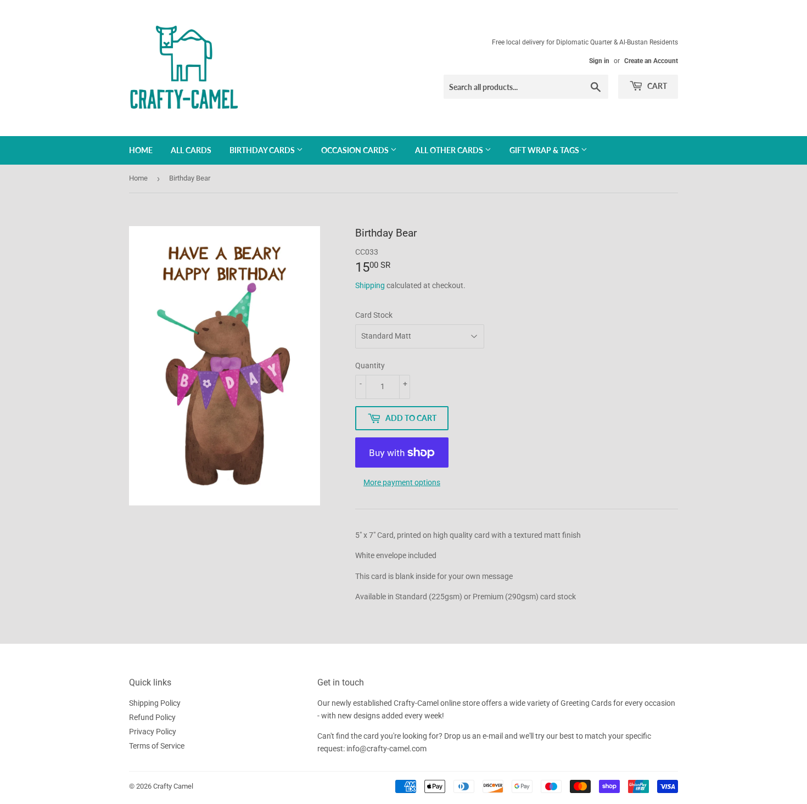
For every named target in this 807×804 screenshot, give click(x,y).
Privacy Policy (152, 731)
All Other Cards (450, 150)
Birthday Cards (262, 150)
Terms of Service (156, 745)
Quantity (370, 365)
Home (141, 150)
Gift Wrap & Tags (545, 150)
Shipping (370, 285)
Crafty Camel (173, 786)
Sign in (599, 61)
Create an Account (651, 61)
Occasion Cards (355, 150)
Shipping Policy (155, 703)
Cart (656, 86)
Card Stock (374, 315)
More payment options (401, 482)
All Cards (191, 150)
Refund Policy (152, 717)
